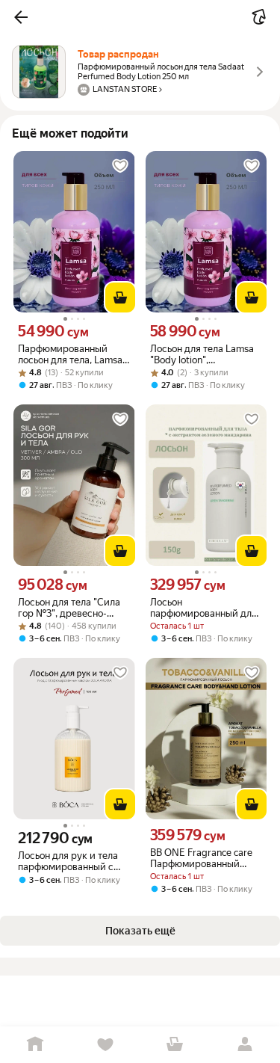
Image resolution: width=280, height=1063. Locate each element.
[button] (21, 17)
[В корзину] (120, 297)
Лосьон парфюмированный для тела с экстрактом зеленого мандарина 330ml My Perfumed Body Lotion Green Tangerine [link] (203, 608)
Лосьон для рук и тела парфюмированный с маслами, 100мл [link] (68, 861)
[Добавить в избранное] (120, 166)
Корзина (175, 1044)
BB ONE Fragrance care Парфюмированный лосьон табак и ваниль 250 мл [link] (201, 858)
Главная (35, 1044)
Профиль (245, 1044)
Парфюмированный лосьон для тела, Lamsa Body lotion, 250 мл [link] (70, 354)
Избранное (105, 1044)
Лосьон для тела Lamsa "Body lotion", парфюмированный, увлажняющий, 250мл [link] (202, 354)
